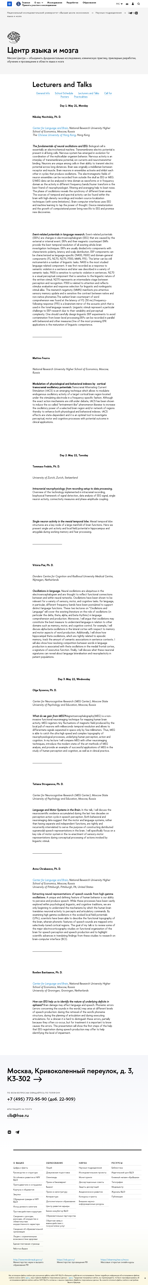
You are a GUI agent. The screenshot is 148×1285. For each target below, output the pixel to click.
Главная (26, 2)
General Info (43, 93)
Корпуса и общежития (23, 1189)
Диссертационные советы (91, 1182)
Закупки (17, 1194)
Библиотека (117, 1167)
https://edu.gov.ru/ (66, 1259)
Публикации (117, 1196)
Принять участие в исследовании (39, 5)
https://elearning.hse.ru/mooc (115, 1259)
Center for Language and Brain (50, 128)
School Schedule (64, 93)
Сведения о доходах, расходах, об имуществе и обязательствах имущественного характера (26, 1220)
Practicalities (81, 97)
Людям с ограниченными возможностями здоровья (25, 1237)
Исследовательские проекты (92, 1172)
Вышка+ (49, 1186)
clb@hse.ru (18, 1115)
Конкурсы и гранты (88, 1196)
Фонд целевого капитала (25, 1206)
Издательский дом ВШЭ (123, 1172)
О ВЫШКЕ (18, 1163)
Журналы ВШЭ (118, 1191)
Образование (89, 2)
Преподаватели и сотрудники (27, 1184)
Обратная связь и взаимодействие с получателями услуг (55, 1223)
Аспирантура (52, 1196)
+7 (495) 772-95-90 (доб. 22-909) (41, 1099)
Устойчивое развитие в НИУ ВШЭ (26, 1178)
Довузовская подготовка (58, 1172)
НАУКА (83, 1163)
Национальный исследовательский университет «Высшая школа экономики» (48, 12)
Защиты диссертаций (89, 1186)
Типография (117, 1182)
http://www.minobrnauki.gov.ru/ (27, 1259)
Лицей (49, 1167)
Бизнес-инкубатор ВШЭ (57, 1211)
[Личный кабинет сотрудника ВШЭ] (133, 4)
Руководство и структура (25, 1172)
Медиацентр (117, 1186)
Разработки (72, 2)
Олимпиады (51, 1177)
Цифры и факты (20, 1167)
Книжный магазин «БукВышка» (125, 1177)
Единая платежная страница (26, 1243)
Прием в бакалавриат (56, 1182)
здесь (28, 1278)
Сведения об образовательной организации (28, 1230)
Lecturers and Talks (88, 93)
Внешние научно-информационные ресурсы (91, 1202)
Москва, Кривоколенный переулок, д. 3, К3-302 (70, 1074)
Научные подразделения (109, 12)
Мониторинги (85, 1177)
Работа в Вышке (20, 1248)
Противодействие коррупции (27, 1211)
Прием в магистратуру (56, 1191)
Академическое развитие (91, 1191)
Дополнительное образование (60, 1201)
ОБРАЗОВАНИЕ (54, 1163)
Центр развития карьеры (58, 1206)
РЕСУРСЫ (117, 1163)
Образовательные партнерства (61, 1215)
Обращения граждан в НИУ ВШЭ (26, 1200)
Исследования (54, 2)
